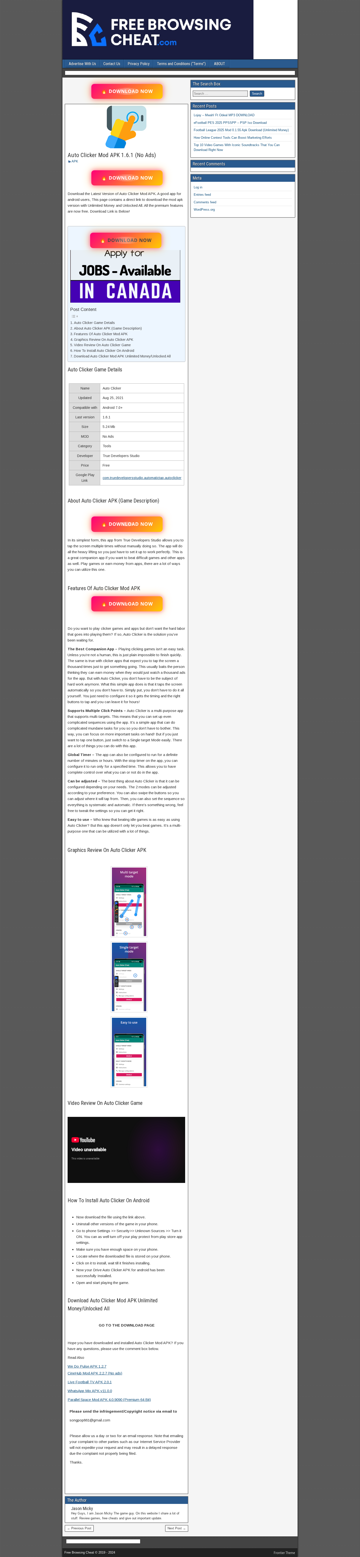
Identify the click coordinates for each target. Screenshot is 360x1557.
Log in (198, 187)
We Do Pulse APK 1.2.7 (87, 1366)
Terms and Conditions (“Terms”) (181, 63)
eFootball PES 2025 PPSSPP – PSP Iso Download (230, 123)
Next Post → (177, 1528)
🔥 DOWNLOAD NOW (127, 91)
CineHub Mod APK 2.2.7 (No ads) (95, 1373)
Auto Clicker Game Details (94, 323)
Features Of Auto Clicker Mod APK (101, 334)
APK (75, 161)
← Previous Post (79, 1528)
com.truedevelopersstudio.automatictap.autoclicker (142, 478)
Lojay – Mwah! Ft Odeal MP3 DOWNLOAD (224, 115)
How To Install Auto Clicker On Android (104, 351)
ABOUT (219, 63)
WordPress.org (204, 209)
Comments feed (205, 202)
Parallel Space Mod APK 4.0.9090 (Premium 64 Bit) (109, 1399)
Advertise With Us (82, 63)
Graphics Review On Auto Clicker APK (103, 340)
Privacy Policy (139, 63)
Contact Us (111, 63)
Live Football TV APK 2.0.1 (90, 1382)
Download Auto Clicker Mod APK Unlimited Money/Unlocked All (122, 356)
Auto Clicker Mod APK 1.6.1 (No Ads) (112, 155)
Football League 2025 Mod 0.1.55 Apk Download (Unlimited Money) (241, 130)
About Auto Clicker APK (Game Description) (108, 328)
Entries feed (202, 194)
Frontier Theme (284, 1553)
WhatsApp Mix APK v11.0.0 (90, 1391)
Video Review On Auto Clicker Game (102, 345)
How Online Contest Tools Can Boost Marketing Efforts (233, 137)
